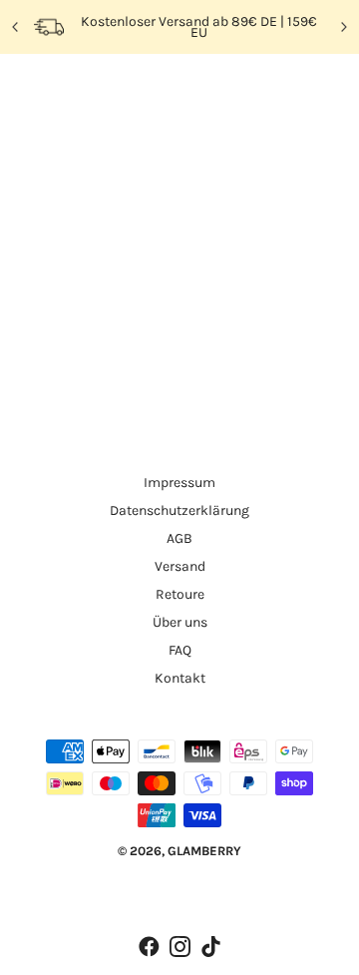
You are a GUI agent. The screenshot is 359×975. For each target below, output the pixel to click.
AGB (179, 538)
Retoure (180, 594)
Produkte (219, 340)
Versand (180, 566)
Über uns (180, 622)
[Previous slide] (16, 27)
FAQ (180, 650)
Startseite (219, 317)
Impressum (179, 482)
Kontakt (180, 678)
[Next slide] (343, 27)
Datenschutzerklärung (179, 510)
